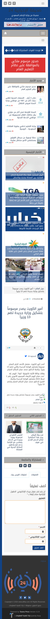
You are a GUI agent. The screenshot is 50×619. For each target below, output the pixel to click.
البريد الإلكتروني (37, 537)
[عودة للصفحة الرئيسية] (22, 581)
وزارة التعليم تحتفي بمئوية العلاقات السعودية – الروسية (21, 127)
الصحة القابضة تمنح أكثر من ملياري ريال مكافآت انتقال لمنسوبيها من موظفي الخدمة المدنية (22, 114)
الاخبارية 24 (32, 356)
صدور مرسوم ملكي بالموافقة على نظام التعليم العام (25, 65)
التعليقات (34, 475)
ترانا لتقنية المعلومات (23, 615)
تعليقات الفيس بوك (19, 475)
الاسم (42, 527)
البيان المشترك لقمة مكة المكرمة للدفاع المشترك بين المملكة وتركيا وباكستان (27, 176)
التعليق (42, 498)
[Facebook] (14, 3)
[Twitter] (10, 3)
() (7, 407)
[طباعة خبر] (34, 347)
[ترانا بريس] (11, 615)
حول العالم (39, 288)
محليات (43, 561)
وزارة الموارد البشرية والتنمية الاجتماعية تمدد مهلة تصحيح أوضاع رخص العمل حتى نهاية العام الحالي (25, 251)
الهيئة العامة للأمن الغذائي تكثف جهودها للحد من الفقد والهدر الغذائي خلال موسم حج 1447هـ (26, 276)
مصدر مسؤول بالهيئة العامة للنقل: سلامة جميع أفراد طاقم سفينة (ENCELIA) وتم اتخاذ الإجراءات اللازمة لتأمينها (26, 225)
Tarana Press (24, 611)
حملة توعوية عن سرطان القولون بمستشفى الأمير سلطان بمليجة (23, 139)
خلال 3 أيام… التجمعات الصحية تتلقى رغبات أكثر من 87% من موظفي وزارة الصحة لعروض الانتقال (21, 100)
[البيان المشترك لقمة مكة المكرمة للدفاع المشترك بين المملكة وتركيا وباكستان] (25, 168)
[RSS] (5, 3)
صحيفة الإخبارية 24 (25, 10)
